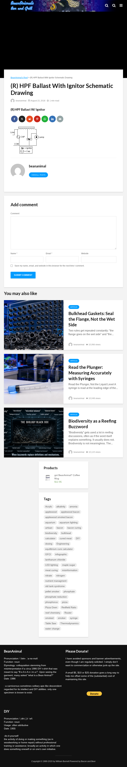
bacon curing (74, 527)
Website (84, 254)
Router (68, 612)
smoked (49, 618)
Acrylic (48, 506)
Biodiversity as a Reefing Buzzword (92, 423)
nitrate (48, 575)
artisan (48, 527)
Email (49, 254)
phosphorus (51, 602)
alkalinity (60, 506)
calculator (50, 538)
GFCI (48, 554)
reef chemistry (52, 612)
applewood (51, 512)
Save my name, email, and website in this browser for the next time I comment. (49, 266)
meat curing (51, 570)
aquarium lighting (69, 522)
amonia (73, 506)
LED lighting (51, 565)
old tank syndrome (55, 586)
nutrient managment (55, 581)
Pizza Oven (51, 607)
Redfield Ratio (69, 607)
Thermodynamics (69, 623)
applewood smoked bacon (59, 517)
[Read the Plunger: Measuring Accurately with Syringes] (34, 378)
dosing (48, 543)
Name (14, 254)
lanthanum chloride (55, 559)
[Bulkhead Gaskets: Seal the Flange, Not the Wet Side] (34, 325)
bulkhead (66, 533)
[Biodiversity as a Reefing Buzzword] (34, 432)
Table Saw (50, 623)
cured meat (66, 538)
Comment (15, 214)
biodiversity (51, 533)
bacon (60, 527)
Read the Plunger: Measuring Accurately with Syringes (90, 373)
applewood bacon (70, 512)
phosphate (69, 591)
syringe (74, 618)
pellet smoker (52, 591)
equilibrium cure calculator (59, 549)
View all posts (38, 175)
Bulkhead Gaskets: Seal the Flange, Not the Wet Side (91, 319)
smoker (62, 618)
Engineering (63, 543)
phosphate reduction (56, 596)
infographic (61, 554)
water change (52, 628)
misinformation (69, 570)
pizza (64, 602)
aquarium (50, 522)
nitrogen (60, 575)
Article (73, 307)
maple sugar (68, 565)
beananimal (20, 101)
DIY (78, 538)
